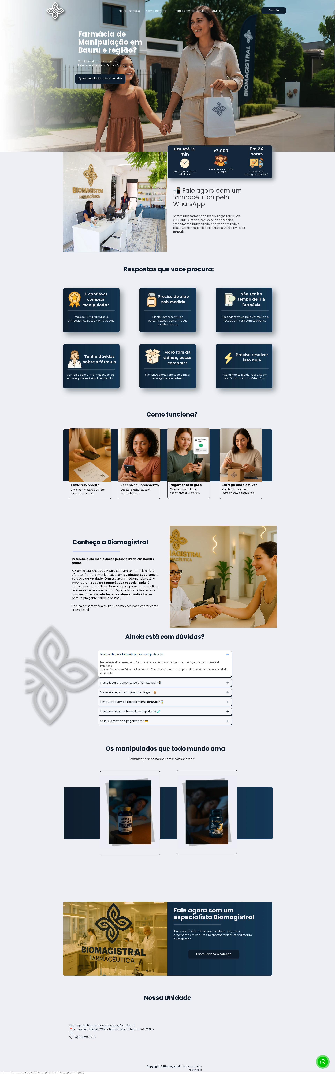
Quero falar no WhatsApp (213, 954)
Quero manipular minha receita (100, 78)
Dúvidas (216, 10)
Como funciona (156, 10)
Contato (274, 10)
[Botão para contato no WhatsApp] (323, 1062)
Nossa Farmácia (129, 10)
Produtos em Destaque (188, 10)
